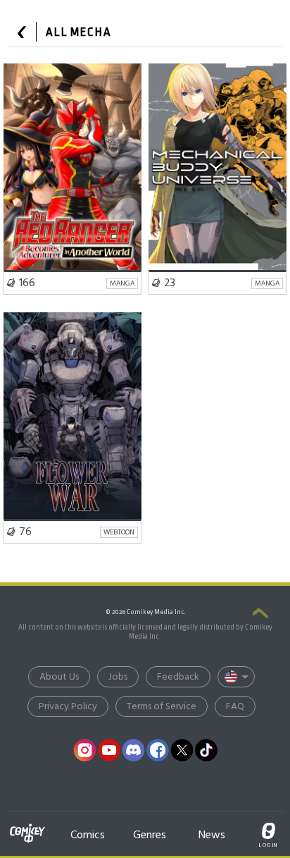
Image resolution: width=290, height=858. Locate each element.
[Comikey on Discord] (133, 750)
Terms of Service (161, 707)
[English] (236, 676)
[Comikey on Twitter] (182, 750)
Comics (87, 835)
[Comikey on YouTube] (109, 750)
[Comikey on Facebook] (157, 750)
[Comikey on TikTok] (206, 750)
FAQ (235, 707)
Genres (149, 835)
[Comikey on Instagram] (85, 750)
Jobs (117, 677)
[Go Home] (27, 825)
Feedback (178, 677)
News (211, 835)
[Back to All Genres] (22, 32)
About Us (59, 677)
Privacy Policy (68, 707)
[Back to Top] (260, 615)
